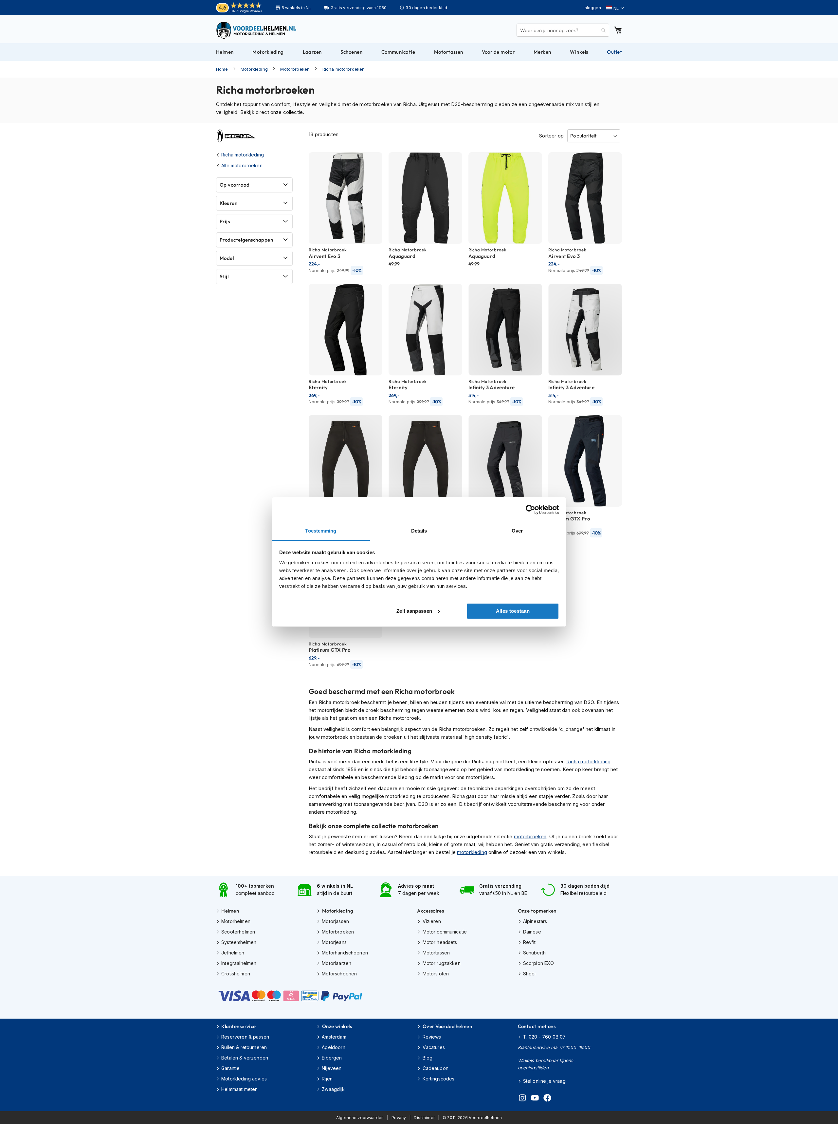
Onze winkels (337, 1026)
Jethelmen (232, 952)
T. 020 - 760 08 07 (544, 1037)
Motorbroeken (295, 69)
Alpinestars (535, 921)
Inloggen (592, 7)
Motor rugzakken (441, 963)
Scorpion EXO (538, 963)
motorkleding (472, 852)
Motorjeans (334, 942)
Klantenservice (238, 1026)
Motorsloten (436, 973)
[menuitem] (225, 52)
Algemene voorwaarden (360, 1117)
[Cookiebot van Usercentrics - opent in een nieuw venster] (530, 510)
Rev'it (529, 942)
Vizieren (432, 921)
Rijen (327, 1078)
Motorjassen (335, 921)
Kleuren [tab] (228, 203)
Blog (427, 1058)
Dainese (532, 931)
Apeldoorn (333, 1047)
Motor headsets (440, 942)
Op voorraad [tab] (235, 185)
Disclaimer (424, 1117)
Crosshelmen (235, 973)
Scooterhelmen (238, 931)
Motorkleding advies (244, 1078)
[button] (615, 8)
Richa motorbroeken (343, 69)
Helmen (230, 911)
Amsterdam (334, 1037)
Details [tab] (419, 531)
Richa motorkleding (588, 761)
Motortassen (436, 952)
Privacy (399, 1117)
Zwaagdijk (333, 1089)
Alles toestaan (513, 611)
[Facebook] (547, 1098)
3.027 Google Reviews (245, 11)
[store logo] (257, 30)
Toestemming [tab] (320, 531)
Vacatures (434, 1047)
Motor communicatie (445, 931)
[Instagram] (522, 1098)
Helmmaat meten (239, 1089)
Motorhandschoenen (345, 952)
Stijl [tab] (224, 276)
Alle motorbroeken (242, 165)
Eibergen (332, 1058)
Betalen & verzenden (244, 1058)
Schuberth (534, 952)
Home (222, 69)
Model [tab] (227, 258)
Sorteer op (551, 136)
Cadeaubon (435, 1068)
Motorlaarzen (336, 963)
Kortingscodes (438, 1078)
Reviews (432, 1037)
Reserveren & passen (245, 1037)
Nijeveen (331, 1068)
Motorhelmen (235, 921)
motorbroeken (530, 836)
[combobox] (563, 30)
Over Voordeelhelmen (447, 1026)
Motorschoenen (339, 973)
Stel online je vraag (544, 1081)
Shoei (529, 973)
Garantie (230, 1068)
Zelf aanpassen (414, 611)
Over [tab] (517, 531)
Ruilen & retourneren (244, 1047)
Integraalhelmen (238, 963)
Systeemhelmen (238, 942)
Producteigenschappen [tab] (246, 240)
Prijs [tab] (225, 221)
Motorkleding (254, 69)
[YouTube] (534, 1098)
